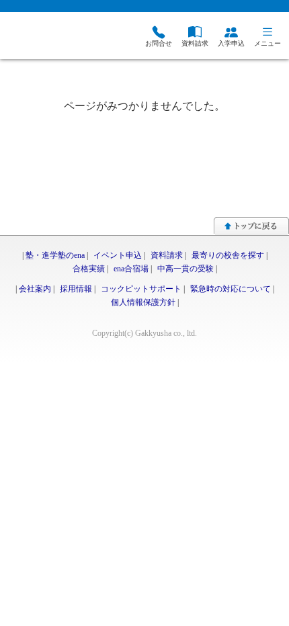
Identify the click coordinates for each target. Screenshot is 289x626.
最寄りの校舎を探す (228, 255)
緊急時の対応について (230, 289)
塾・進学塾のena (55, 255)
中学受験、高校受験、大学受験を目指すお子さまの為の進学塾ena (57, 37)
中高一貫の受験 (185, 268)
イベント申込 (117, 255)
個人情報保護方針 (143, 302)
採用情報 (76, 289)
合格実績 (89, 268)
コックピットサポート (141, 289)
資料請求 (167, 255)
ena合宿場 (131, 268)
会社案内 (35, 289)
